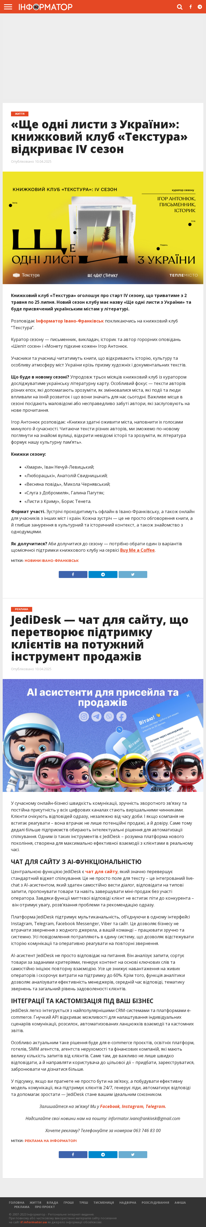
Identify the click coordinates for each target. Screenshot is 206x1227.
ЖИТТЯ (35, 1202)
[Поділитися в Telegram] (103, 573)
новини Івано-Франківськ (52, 561)
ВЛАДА (52, 1202)
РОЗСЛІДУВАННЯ (155, 1202)
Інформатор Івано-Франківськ (70, 321)
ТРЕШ (83, 1202)
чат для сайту (101, 871)
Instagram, (133, 1106)
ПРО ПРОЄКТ (45, 1207)
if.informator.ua (33, 1222)
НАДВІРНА (127, 1202)
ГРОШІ (69, 1202)
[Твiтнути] (133, 573)
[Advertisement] (103, 57)
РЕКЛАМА (22, 1207)
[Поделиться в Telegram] (103, 1153)
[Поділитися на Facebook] (73, 573)
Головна (16, 1202)
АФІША (180, 1202)
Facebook (110, 1106)
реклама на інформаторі (51, 1141)
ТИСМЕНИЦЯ (103, 1202)
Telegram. (156, 1106)
